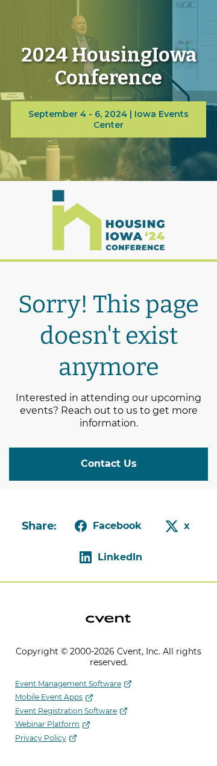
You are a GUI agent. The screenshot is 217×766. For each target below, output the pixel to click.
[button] (106, 526)
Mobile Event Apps (49, 696)
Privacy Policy (40, 737)
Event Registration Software (66, 710)
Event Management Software (68, 683)
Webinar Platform (47, 724)
